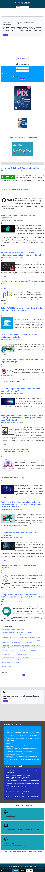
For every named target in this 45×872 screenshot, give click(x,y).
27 (18, 675)
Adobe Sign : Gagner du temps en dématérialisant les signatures (15, 634)
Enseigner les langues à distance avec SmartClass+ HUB (14, 654)
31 (28, 675)
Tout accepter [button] (15, 870)
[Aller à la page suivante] (36, 675)
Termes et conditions (27, 76)
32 (31, 675)
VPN (25, 545)
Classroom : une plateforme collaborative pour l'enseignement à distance (17, 642)
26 (16, 675)
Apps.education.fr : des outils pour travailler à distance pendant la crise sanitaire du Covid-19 (21, 637)
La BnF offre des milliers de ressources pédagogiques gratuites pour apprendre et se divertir (21, 645)
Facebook (33, 866)
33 (33, 675)
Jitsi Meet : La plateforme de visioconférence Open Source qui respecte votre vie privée (20, 647)
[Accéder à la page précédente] (9, 675)
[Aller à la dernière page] (38, 675)
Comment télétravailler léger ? (14, 478)
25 (13, 675)
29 (23, 675)
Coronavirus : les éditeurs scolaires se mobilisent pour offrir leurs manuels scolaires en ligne (21, 669)
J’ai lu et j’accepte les (23, 76)
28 (21, 675)
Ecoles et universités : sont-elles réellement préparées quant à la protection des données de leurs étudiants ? (21, 504)
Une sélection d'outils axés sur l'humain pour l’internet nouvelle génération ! (17, 632)
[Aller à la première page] (7, 675)
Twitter (26, 866)
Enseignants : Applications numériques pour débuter (23, 137)
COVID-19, (39, 325)
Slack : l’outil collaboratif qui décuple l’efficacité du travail (14, 662)
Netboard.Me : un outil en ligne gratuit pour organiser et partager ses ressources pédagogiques (21, 640)
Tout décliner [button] (22, 870)
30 (26, 675)
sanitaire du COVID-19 (33, 295)
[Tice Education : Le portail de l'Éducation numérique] (22, 3)
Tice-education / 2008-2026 (16, 866)
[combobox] (22, 7)
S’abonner (22, 79)
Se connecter (23, 58)
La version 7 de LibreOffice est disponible (20, 168)
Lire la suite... (3, 184)
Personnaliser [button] (29, 870)
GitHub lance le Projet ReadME (15, 189)
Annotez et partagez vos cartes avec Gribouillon (12, 659)
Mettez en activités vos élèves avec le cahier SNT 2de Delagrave (15, 657)
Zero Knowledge (16, 585)
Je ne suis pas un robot (10, 73)
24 (11, 675)
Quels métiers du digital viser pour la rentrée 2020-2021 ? (14, 629)
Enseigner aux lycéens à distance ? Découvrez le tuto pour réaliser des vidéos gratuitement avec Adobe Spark (22, 417)
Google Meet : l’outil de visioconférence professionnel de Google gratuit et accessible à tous (22, 597)
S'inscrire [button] (5, 34)
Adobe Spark (23, 440)
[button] (1, 870)
